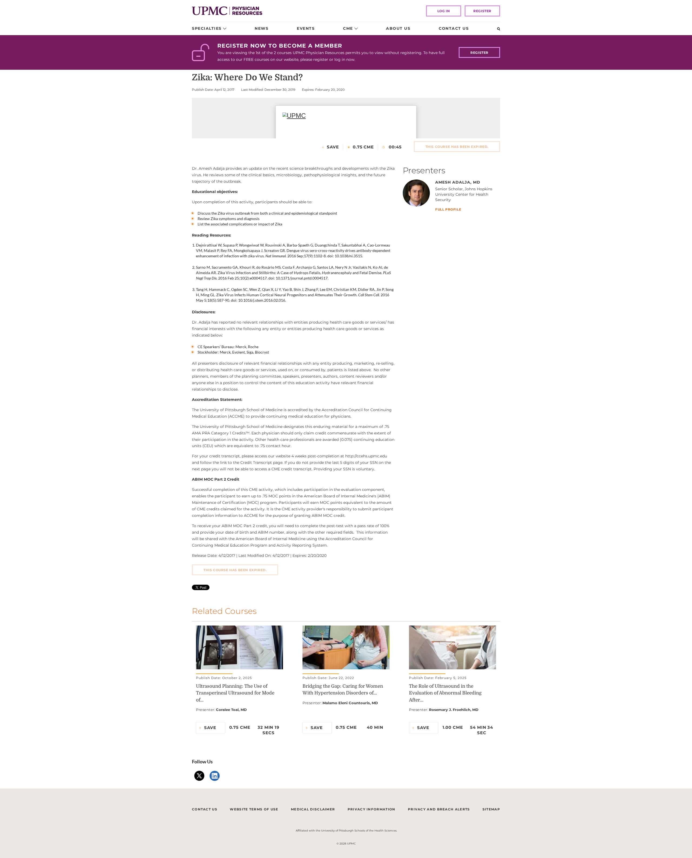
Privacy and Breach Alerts (439, 809)
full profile (448, 209)
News (261, 28)
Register (482, 11)
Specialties (207, 28)
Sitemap (491, 809)
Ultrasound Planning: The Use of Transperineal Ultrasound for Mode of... (235, 693)
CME (348, 28)
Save (333, 146)
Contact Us (454, 28)
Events (306, 28)
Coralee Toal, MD (231, 709)
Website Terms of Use (254, 809)
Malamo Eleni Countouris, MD (350, 703)
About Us (398, 28)
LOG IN (443, 11)
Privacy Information (371, 809)
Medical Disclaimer (313, 809)
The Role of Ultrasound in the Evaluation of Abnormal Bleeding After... (445, 693)
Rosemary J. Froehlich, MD (453, 709)
